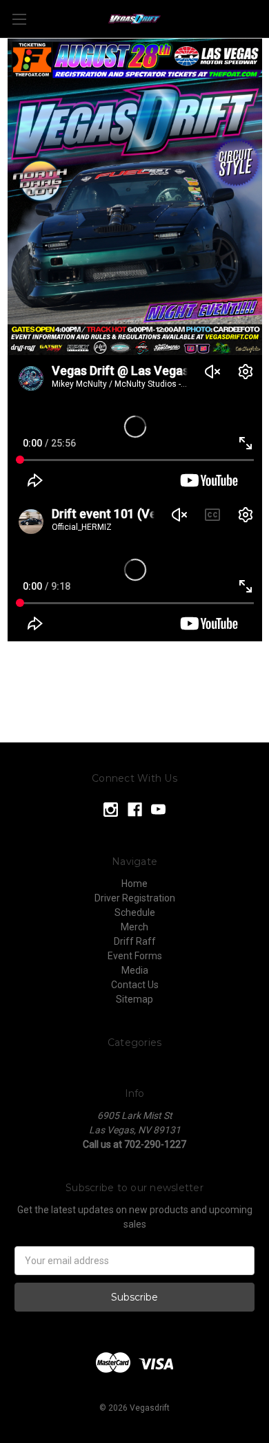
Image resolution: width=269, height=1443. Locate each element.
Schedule (134, 912)
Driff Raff (135, 941)
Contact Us (135, 984)
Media (134, 970)
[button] (135, 196)
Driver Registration (134, 898)
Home (134, 883)
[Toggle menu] (19, 19)
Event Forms (135, 955)
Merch (134, 926)
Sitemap (134, 999)
